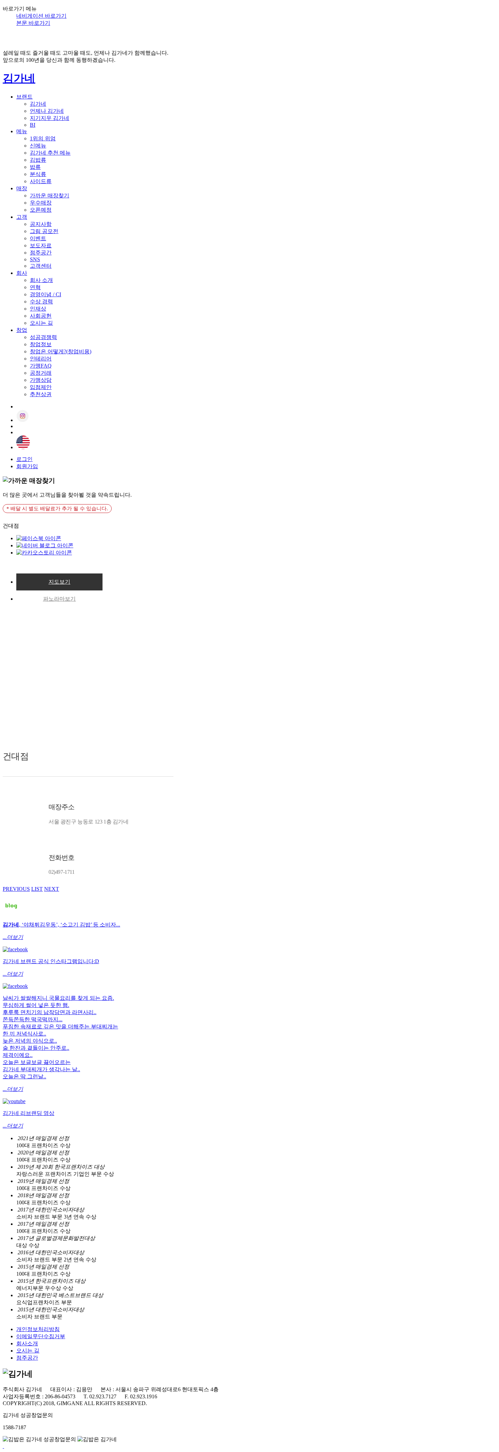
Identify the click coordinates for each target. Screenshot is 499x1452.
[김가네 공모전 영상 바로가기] (14, 1101)
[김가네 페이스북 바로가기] (15, 986)
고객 (21, 217)
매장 (21, 188)
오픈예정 (41, 210)
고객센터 (41, 266)
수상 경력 (41, 301)
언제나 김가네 (47, 111)
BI (32, 125)
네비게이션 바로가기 (41, 16)
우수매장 (41, 203)
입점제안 (41, 387)
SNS (35, 259)
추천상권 (41, 394)
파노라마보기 (59, 599)
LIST (37, 889)
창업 (21, 330)
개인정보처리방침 (38, 1329)
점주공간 (41, 252)
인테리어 (41, 358)
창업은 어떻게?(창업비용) (60, 351)
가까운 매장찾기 (49, 195)
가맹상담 (41, 380)
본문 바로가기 (33, 23)
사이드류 (41, 181)
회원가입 (27, 466)
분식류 (38, 174)
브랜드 (24, 97)
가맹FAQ (41, 366)
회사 (21, 273)
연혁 (35, 287)
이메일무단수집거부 (40, 1336)
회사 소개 (41, 280)
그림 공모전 (44, 231)
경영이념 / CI (45, 294)
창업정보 (41, 344)
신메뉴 (38, 145)
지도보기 (60, 582)
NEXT (51, 889)
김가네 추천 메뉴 (50, 153)
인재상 (38, 309)
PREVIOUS (16, 889)
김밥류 (38, 160)
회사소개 (27, 1343)
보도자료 (41, 245)
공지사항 (41, 224)
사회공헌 (41, 316)
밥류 (35, 167)
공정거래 (41, 373)
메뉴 (21, 131)
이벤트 (38, 238)
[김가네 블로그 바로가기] (11, 913)
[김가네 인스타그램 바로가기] (15, 949)
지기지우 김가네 (49, 118)
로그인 (24, 459)
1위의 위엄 (43, 138)
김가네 (19, 78)
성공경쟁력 (43, 337)
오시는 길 (41, 323)
